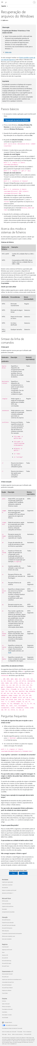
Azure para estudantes (7, 939)
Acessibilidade (5, 1017)
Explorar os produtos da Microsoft (9, 890)
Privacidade (19, 1031)
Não (23, 873)
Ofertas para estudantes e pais (8, 936)
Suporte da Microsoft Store (7, 906)
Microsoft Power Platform (7, 987)
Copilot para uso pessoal (7, 884)
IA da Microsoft (5, 947)
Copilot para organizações (7, 882)
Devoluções (4, 909)
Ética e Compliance (27, 1031)
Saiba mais (8, 52)
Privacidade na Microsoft (7, 1009)
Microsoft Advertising (6, 960)
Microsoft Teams (5, 966)
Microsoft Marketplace (7, 985)
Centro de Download (6, 903)
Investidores (4, 1012)
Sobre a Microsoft (5, 1003)
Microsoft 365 (5, 887)
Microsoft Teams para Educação (8, 925)
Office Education (5, 930)
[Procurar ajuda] (6, 2)
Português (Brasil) (8, 1022)
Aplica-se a (5, 20)
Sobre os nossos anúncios (17, 1034)
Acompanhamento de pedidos (8, 912)
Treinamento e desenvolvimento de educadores (12, 933)
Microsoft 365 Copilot (6, 963)
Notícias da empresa (6, 1006)
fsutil (9, 652)
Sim (13, 873)
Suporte (3, 6)
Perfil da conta (5, 901)
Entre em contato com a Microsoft (9, 1031)
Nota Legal (4, 1034)
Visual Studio (5, 993)
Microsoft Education (6, 919)
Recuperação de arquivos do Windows (17, 120)
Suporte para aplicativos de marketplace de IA (11, 979)
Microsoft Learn (5, 976)
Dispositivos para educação (8, 922)
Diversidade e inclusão (7, 1014)
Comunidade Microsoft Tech (8, 982)
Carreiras (4, 1001)
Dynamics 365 (5, 955)
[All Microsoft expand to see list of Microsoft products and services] (2, 2)
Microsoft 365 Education (7, 928)
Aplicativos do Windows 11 (7, 893)
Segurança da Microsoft (7, 949)
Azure (3, 952)
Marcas (9, 1034)
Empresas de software (6, 990)
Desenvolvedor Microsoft (7, 974)
